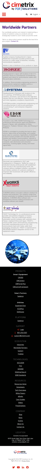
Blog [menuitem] (20, 415)
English (35, 14)
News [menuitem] (20, 418)
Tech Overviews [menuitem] (20, 390)
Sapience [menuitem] (20, 296)
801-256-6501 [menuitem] (22, 333)
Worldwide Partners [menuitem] (20, 348)
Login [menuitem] (22, 330)
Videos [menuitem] (20, 403)
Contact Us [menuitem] (20, 427)
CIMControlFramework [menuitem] (20, 287)
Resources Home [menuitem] (20, 384)
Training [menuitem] (20, 354)
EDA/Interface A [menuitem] (20, 372)
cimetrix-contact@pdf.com (20, 442)
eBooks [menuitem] (20, 396)
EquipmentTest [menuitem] (20, 306)
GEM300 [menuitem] (20, 369)
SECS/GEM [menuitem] (20, 363)
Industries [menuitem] (20, 345)
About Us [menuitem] (20, 424)
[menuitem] (20, 275)
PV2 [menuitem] (20, 366)
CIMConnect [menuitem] (20, 281)
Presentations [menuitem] (20, 406)
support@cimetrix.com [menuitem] (22, 336)
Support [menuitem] (20, 351)
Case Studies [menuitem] (20, 400)
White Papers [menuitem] (20, 393)
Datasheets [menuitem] (21, 387)
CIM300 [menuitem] (20, 278)
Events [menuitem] (20, 421)
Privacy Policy (26, 461)
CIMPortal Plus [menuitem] (20, 284)
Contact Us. (15, 41)
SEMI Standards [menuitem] (20, 375)
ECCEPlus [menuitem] (20, 309)
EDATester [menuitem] (20, 312)
